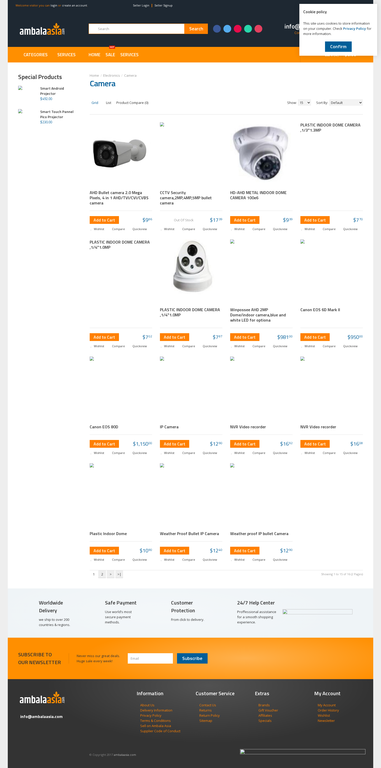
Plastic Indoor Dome (108, 533)
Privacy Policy (354, 28)
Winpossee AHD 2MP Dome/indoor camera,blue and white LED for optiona (258, 315)
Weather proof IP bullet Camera (259, 533)
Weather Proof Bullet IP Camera (189, 533)
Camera (130, 75)
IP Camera (169, 426)
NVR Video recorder (248, 426)
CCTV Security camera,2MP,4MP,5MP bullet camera (186, 197)
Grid (94, 102)
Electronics (111, 75)
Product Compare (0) (132, 102)
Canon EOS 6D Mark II (320, 309)
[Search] (196, 29)
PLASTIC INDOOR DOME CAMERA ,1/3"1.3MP (330, 127)
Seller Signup (163, 5)
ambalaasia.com (125, 755)
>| (119, 574)
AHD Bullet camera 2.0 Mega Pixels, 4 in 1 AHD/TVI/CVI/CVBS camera (119, 197)
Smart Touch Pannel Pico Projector (57, 114)
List (108, 102)
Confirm (338, 46)
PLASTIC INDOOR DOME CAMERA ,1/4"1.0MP (120, 244)
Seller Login (141, 5)
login (54, 5)
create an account (74, 5)
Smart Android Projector (52, 91)
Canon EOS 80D (104, 426)
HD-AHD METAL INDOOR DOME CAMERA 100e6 (258, 195)
